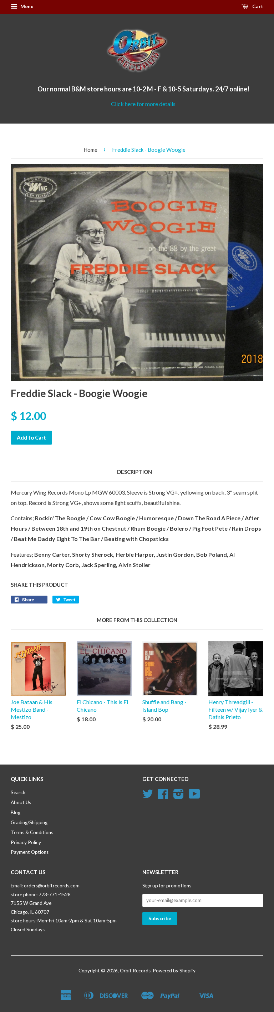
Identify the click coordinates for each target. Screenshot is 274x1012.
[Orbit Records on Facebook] (163, 796)
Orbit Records (135, 970)
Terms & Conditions (32, 832)
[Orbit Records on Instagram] (178, 796)
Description (134, 472)
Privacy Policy (26, 842)
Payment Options (30, 852)
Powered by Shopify (174, 970)
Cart (257, 6)
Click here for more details (143, 103)
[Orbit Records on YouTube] (194, 796)
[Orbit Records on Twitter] (147, 796)
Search (18, 792)
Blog (15, 812)
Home (90, 149)
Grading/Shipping (29, 822)
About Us (21, 802)
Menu (26, 6)
